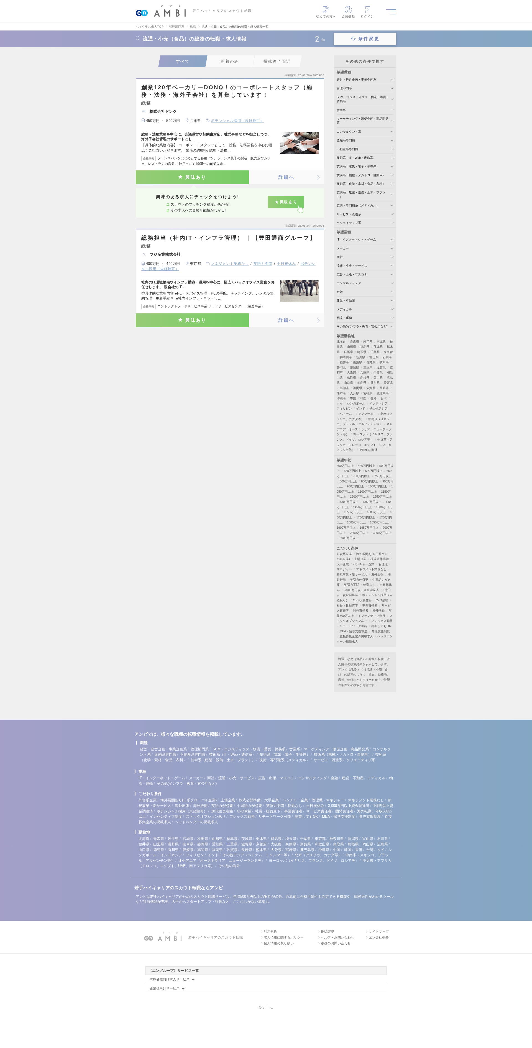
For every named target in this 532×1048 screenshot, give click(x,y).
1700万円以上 (365, 517)
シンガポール (356, 403)
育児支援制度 (381, 631)
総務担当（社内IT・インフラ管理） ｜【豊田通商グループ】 (228, 238)
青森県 (354, 341)
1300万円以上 (349, 501)
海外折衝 (200, 806)
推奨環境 (327, 932)
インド (360, 408)
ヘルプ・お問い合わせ (337, 937)
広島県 (382, 844)
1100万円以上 (367, 491)
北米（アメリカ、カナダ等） (318, 855)
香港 (373, 398)
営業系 (341, 110)
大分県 (354, 393)
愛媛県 (388, 382)
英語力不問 (263, 264)
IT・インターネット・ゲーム (356, 239)
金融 (340, 291)
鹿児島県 (383, 393)
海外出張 (377, 574)
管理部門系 (344, 88)
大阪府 (351, 372)
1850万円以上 (379, 522)
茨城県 (378, 346)
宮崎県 (367, 393)
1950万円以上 (369, 527)
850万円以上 (369, 481)
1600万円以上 (376, 512)
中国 (353, 398)
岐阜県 (384, 362)
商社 (340, 257)
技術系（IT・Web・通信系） (356, 157)
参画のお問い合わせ (336, 943)
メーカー (343, 248)
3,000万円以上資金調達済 (361, 590)
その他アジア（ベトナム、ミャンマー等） (256, 855)
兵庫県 (364, 372)
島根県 (364, 377)
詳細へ (286, 177)
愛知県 (354, 367)
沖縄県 (341, 398)
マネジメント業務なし (230, 264)
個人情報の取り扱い (279, 943)
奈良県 (378, 372)
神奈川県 (346, 357)
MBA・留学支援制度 (353, 631)
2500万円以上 (359, 533)
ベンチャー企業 (363, 564)
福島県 (364, 346)
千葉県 (375, 352)
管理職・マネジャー (328, 800)
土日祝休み (286, 264)
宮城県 (381, 341)
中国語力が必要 (249, 806)
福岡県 (357, 388)
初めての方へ (326, 16)
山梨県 (357, 362)
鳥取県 (351, 377)
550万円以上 (352, 470)
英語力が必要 (359, 579)
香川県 (375, 382)
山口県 (348, 382)
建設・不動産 (346, 300)
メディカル (344, 309)
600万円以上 (373, 470)
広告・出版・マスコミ (352, 274)
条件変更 (369, 38)
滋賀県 (381, 367)
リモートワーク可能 (353, 626)
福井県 (344, 362)
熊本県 (341, 393)
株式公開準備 (379, 559)
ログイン (367, 16)
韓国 (363, 398)
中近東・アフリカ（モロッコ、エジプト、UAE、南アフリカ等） (365, 444)
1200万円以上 (359, 496)
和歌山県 (322, 844)
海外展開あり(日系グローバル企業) (188, 800)
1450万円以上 (362, 507)
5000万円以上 (349, 538)
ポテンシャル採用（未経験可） (237, 121)
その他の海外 (368, 449)
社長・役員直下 (347, 605)
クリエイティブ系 (349, 222)
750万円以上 (383, 476)
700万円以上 (361, 476)
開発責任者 (360, 610)
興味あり (196, 177)
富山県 (373, 357)
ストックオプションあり (206, 816)
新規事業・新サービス (352, 574)
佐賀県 (370, 388)
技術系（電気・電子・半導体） (358, 166)
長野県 (370, 362)
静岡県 (341, 367)
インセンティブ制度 (371, 615)
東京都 (388, 352)
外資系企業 (344, 554)
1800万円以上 (356, 522)
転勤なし (369, 584)
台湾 (384, 398)
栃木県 (261, 839)
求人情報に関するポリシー (284, 937)
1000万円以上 (377, 486)
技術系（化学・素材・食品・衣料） (361, 183)
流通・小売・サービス (352, 265)
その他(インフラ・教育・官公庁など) (362, 326)
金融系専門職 (346, 140)
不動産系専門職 (347, 149)
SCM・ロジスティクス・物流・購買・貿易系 (249, 749)
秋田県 (202, 839)
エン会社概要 (379, 937)
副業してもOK (381, 626)
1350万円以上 (372, 501)
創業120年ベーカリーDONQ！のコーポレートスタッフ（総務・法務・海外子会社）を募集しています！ (227, 91)
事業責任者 (369, 605)
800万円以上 (348, 481)
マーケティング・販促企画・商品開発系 (336, 749)
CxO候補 (382, 600)
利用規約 (270, 932)
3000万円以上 (382, 533)
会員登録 (348, 16)
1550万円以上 (353, 512)
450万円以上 (366, 465)
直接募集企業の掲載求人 (356, 636)
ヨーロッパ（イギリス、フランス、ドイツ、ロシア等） (314, 860)
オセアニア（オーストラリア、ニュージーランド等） (365, 429)
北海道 (341, 341)
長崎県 (384, 388)
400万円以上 (345, 465)
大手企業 (343, 564)
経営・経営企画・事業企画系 (356, 79)
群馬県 (348, 352)
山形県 (351, 346)
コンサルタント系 (349, 131)
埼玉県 (361, 352)
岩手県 (367, 341)
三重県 (367, 367)
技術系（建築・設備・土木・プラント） (223, 760)
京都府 (261, 844)
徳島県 (361, 382)
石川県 (387, 357)
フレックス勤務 (382, 620)
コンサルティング (349, 283)
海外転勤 (378, 610)
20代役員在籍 (362, 600)
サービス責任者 (318, 811)
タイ (340, 403)
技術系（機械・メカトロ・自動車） (361, 175)
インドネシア (378, 403)
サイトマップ (379, 932)
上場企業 (360, 559)
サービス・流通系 (349, 214)
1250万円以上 (382, 496)
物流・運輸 (344, 317)
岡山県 (378, 377)
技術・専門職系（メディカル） (358, 205)
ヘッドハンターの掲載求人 (196, 822)
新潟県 (360, 357)
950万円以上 (355, 486)
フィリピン (344, 408)
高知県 (344, 388)
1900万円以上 (346, 527)
